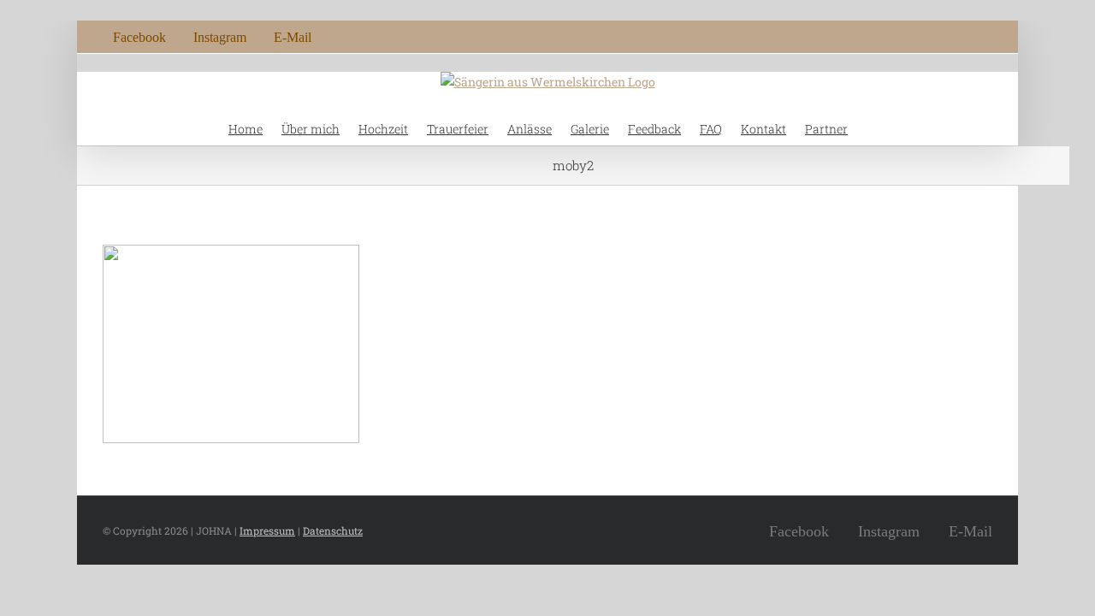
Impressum (267, 530)
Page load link (46, 574)
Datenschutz (333, 530)
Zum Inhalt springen (64, 10)
